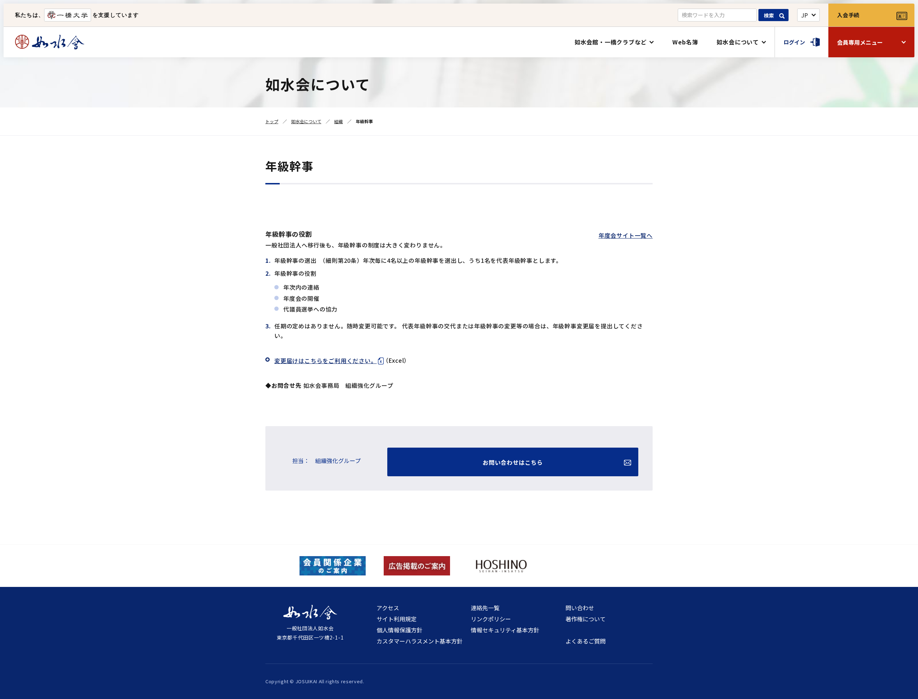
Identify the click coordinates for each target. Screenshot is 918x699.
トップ (271, 121)
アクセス (388, 608)
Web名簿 (685, 42)
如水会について (737, 42)
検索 (769, 15)
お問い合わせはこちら (513, 462)
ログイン (794, 42)
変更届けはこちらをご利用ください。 (325, 360)
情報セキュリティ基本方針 (505, 630)
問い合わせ (580, 608)
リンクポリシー (491, 619)
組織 (338, 121)
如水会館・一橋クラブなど (610, 42)
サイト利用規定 (397, 619)
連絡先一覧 (485, 608)
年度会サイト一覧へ (625, 235)
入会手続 (848, 15)
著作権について (586, 619)
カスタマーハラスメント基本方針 (420, 641)
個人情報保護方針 (399, 630)
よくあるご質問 (586, 641)
